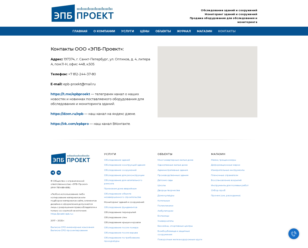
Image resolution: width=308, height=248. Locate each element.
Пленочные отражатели (224, 175)
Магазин (218, 154)
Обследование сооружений (120, 170)
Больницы (163, 215)
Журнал (184, 31)
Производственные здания (173, 175)
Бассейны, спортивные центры (175, 226)
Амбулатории (165, 210)
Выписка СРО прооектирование (69, 230)
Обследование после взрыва (121, 232)
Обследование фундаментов (120, 207)
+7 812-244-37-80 (82, 74)
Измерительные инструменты (228, 170)
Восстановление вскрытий (226, 180)
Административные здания (173, 170)
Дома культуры (166, 195)
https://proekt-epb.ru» (62, 213)
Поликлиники (165, 205)
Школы (162, 185)
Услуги (127, 31)
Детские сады (165, 180)
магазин (204, 31)
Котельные (164, 200)
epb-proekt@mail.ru (79, 84)
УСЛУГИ (110, 154)
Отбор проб (218, 190)
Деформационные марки (225, 164)
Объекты (163, 31)
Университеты (166, 221)
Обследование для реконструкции (124, 175)
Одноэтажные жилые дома (173, 164)
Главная (80, 31)
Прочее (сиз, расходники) (225, 195)
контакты (227, 31)
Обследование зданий (117, 160)
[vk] (59, 172)
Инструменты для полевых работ (229, 185)
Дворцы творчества (169, 190)
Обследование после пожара (121, 227)
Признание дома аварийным (120, 188)
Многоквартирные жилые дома (175, 160)
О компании (104, 31)
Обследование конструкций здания (124, 164)
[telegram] (53, 172)
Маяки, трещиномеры (223, 160)
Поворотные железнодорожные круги (180, 239)
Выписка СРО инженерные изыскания (72, 227)
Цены (144, 31)
